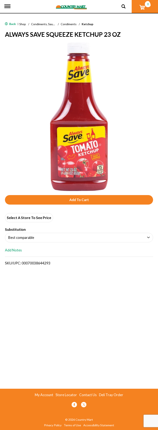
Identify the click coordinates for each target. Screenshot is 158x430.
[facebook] (74, 405)
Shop (22, 24)
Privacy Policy (53, 425)
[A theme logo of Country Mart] (71, 4)
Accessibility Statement (98, 425)
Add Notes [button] (13, 250)
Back (12, 24)
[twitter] (83, 405)
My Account (44, 395)
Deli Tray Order (111, 395)
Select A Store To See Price (29, 218)
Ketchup (87, 24)
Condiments (69, 24)
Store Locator (66, 395)
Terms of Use (72, 425)
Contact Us (88, 395)
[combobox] (79, 237)
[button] (79, 200)
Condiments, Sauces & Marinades (52, 24)
